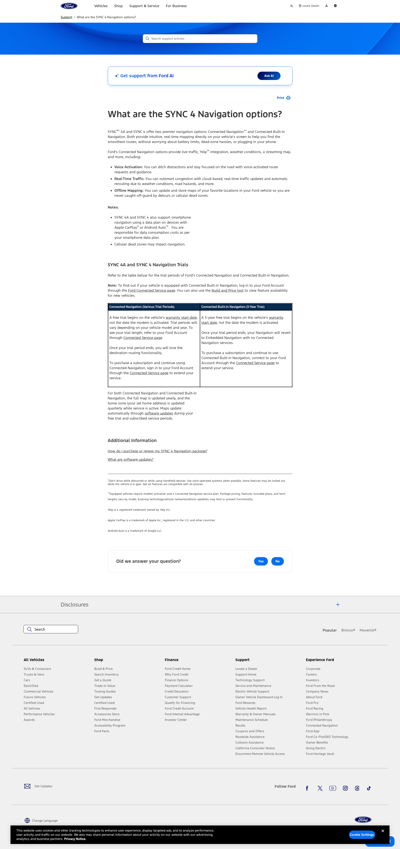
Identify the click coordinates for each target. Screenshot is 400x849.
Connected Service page (142, 337)
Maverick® (368, 630)
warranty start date (181, 317)
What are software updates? (130, 459)
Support (66, 17)
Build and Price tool (228, 290)
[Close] (382, 834)
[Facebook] (308, 788)
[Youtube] (332, 788)
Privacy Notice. (75, 839)
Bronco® (348, 630)
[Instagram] (345, 788)
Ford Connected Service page (151, 290)
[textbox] (51, 629)
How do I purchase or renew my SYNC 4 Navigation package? (157, 451)
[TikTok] (368, 788)
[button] (127, 661)
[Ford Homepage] (363, 820)
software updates (159, 413)
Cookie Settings (362, 835)
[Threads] (357, 788)
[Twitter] (320, 788)
